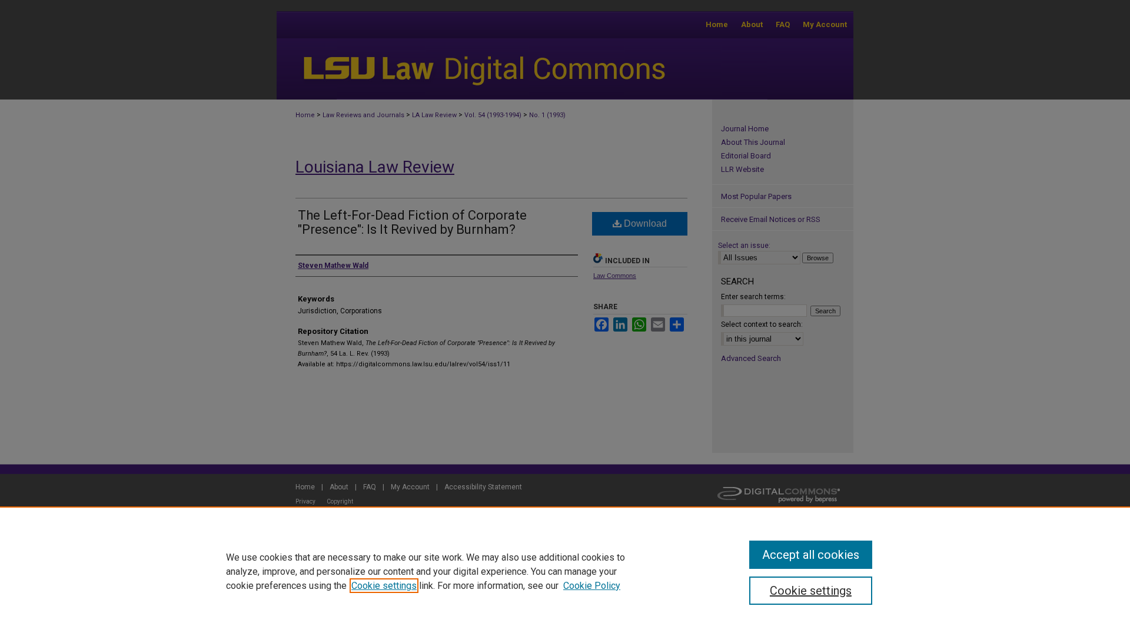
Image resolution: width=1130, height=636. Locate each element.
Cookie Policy (591, 585)
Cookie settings (384, 585)
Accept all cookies (810, 555)
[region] (565, 571)
